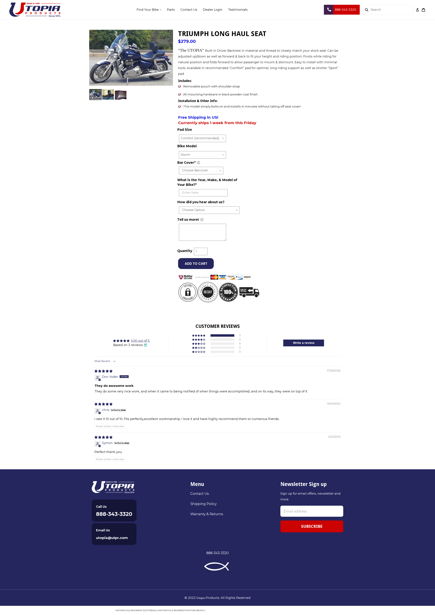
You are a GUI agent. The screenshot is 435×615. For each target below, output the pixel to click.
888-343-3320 (114, 514)
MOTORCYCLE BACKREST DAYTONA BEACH (181, 610)
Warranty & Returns (206, 514)
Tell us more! (188, 220)
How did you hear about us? (200, 202)
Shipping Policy (203, 504)
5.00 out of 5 (140, 341)
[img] (103, 371)
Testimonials (238, 10)
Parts (171, 10)
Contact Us (188, 10)
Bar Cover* (186, 163)
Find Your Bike (150, 10)
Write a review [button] (304, 342)
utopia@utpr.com (112, 538)
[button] (199, 335)
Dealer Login (212, 10)
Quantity (184, 251)
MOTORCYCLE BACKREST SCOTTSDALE (136, 610)
